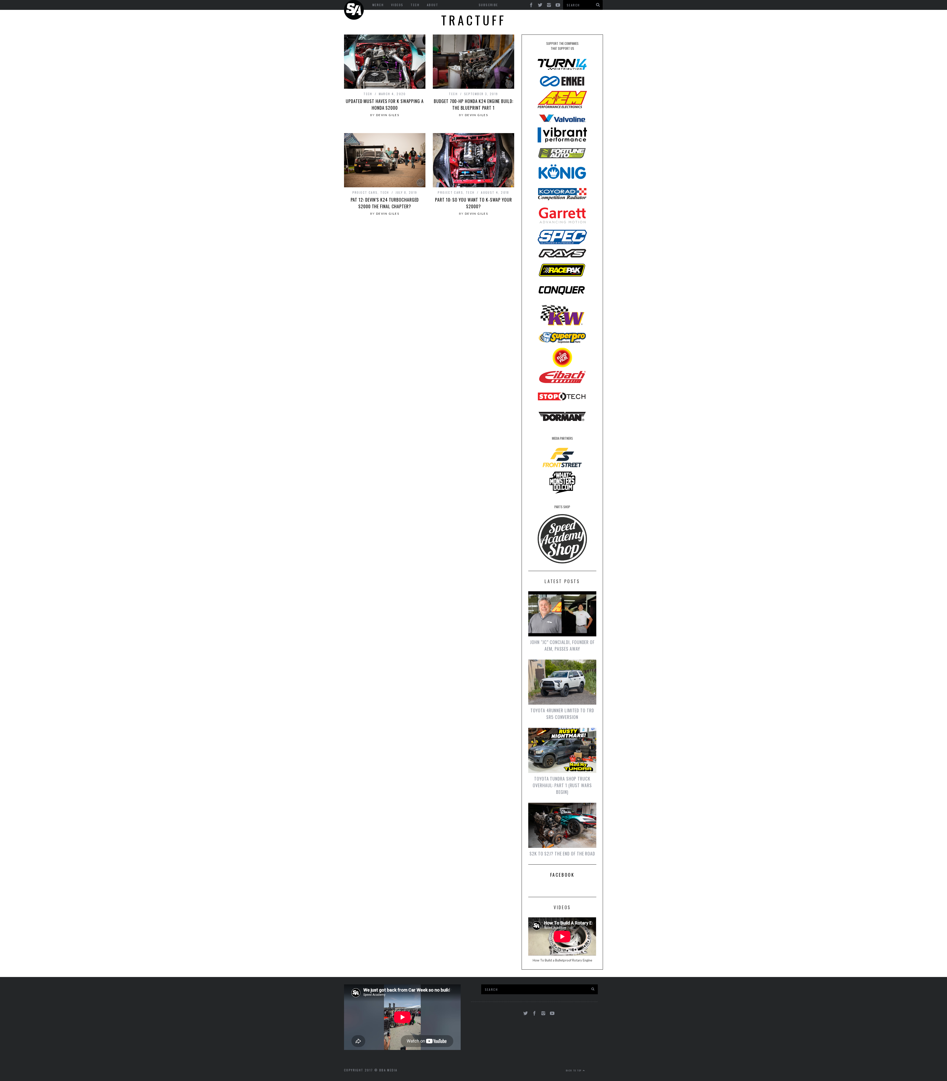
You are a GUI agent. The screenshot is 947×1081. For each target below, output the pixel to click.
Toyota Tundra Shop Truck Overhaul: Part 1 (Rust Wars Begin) (562, 785)
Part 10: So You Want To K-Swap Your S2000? (473, 202)
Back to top (574, 1070)
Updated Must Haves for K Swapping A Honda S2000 (385, 104)
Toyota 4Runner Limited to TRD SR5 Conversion (562, 713)
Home (354, 10)
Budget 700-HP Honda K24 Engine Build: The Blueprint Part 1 (473, 104)
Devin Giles (387, 115)
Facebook (562, 875)
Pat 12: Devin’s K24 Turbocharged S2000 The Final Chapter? (385, 202)
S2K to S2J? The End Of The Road (562, 853)
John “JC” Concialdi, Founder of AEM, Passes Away (562, 645)
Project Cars (365, 192)
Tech (368, 94)
